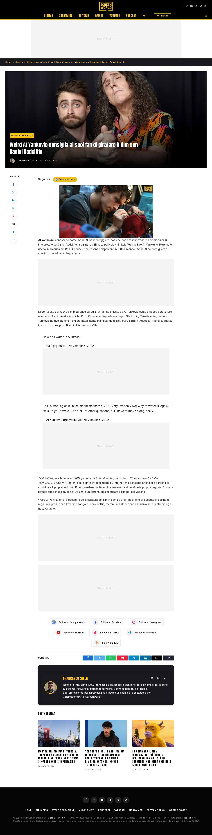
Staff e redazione (63, 810)
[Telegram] (13, 232)
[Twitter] (13, 192)
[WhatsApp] (13, 208)
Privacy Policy (156, 810)
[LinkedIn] (13, 200)
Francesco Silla (28, 161)
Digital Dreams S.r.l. (57, 818)
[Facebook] (13, 184)
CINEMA (48, 15)
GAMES (99, 15)
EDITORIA (84, 15)
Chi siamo (42, 810)
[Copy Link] (13, 240)
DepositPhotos (191, 818)
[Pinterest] (13, 216)
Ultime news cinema (22, 136)
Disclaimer (136, 810)
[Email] (13, 224)
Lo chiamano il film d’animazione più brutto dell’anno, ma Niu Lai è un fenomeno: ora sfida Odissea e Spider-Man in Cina (151, 758)
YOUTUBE (114, 15)
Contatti (104, 810)
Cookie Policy (178, 810)
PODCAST (131, 15)
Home (28, 810)
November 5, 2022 (81, 346)
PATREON (162, 15)
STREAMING (65, 15)
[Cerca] (205, 15)
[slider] (102, 235)
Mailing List (86, 810)
